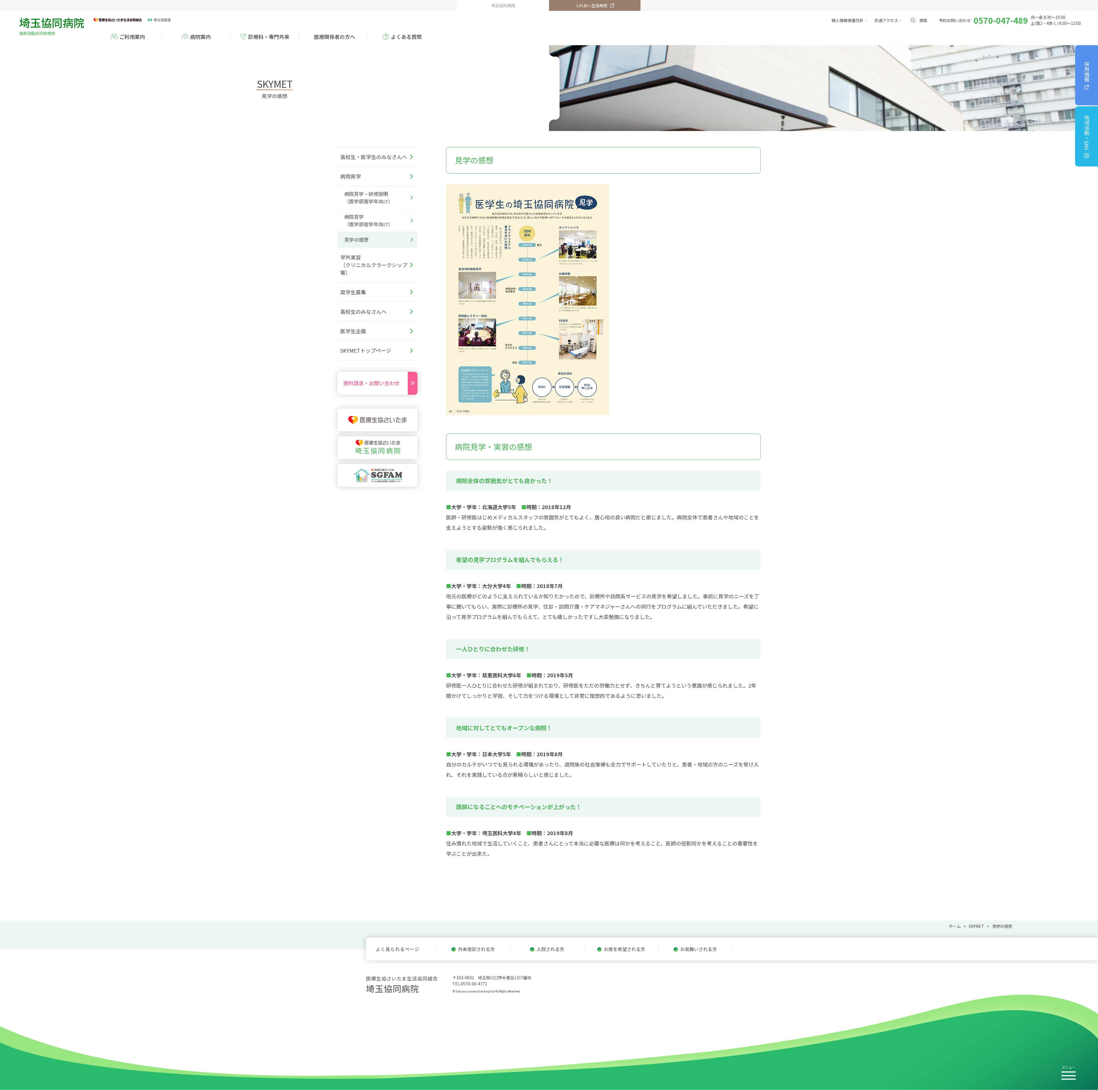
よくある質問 (406, 36)
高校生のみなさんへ (363, 311)
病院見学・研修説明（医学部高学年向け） (368, 197)
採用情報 (1087, 71)
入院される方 (550, 949)
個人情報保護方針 (848, 20)
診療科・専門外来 (268, 36)
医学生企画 (353, 331)
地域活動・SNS (1087, 132)
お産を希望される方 (624, 949)
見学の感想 (356, 239)
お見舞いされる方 (698, 949)
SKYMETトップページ (365, 350)
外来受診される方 (476, 949)
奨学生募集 (353, 292)
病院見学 (350, 176)
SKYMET (976, 926)
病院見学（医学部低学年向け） (368, 220)
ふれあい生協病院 (591, 5)
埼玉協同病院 (51, 25)
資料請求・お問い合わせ (371, 383)
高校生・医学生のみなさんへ (373, 156)
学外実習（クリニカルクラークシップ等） (373, 264)
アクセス (886, 20)
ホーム (955, 926)
